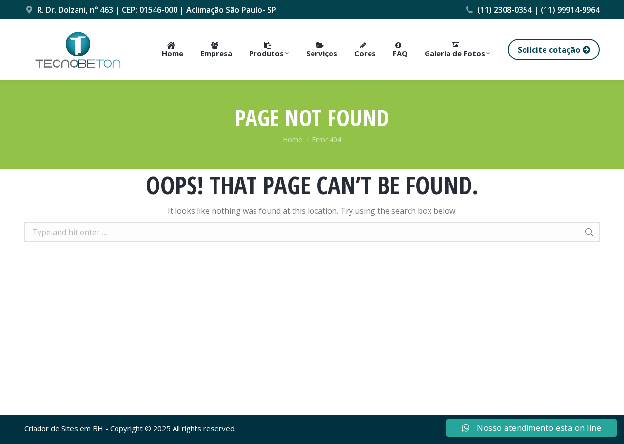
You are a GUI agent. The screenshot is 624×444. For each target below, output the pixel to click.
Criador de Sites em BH (63, 428)
